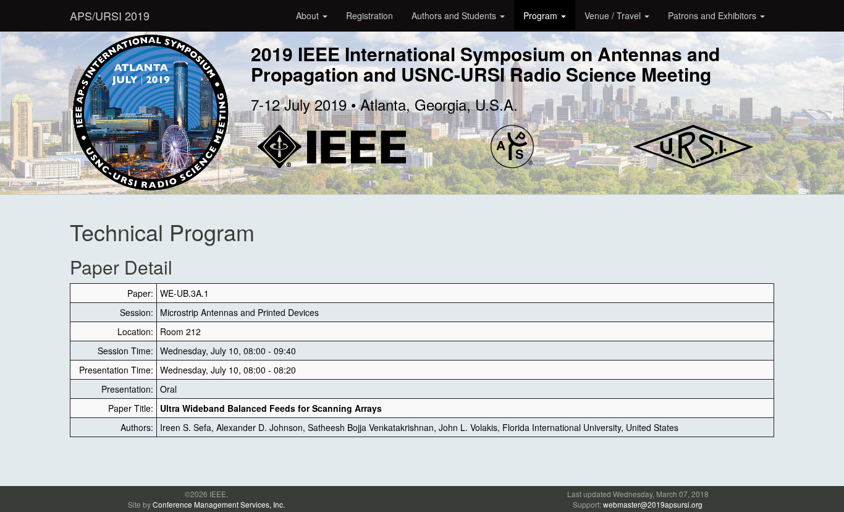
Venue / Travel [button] (613, 15)
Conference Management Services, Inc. (219, 504)
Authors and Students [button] (455, 15)
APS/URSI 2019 (110, 15)
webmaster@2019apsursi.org (653, 504)
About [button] (308, 15)
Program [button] (541, 15)
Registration (369, 15)
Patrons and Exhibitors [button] (713, 15)
